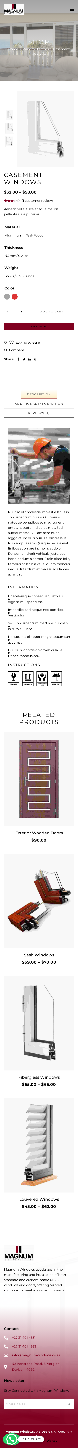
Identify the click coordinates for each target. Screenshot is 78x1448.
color (9, 288)
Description (39, 394)
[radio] (13, 236)
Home (13, 49)
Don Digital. (48, 1440)
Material (12, 227)
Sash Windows (39, 955)
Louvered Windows (39, 1199)
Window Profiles (36, 49)
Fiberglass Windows (39, 1077)
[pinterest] (35, 359)
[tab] (39, 394)
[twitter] (23, 359)
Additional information (39, 403)
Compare (16, 350)
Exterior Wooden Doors (39, 833)
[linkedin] (29, 359)
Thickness (13, 247)
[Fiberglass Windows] (39, 1023)
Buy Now (39, 326)
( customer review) (37, 201)
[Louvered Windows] (39, 1145)
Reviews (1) (39, 413)
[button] (12, 1439)
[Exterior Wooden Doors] (39, 779)
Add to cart (51, 311)
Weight (11, 268)
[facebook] (18, 359)
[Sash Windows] (39, 901)
